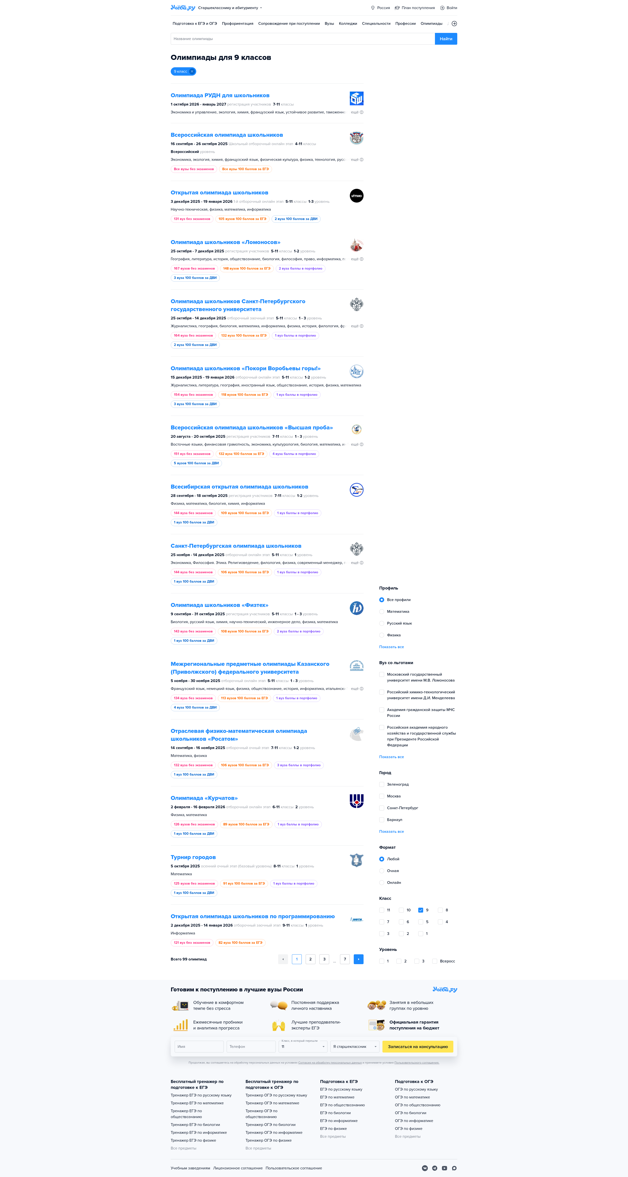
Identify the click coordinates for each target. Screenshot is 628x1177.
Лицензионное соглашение (238, 1168)
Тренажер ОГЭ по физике (269, 1140)
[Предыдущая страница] (283, 959)
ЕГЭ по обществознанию (342, 1105)
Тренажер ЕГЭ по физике (193, 1140)
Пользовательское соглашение (294, 1168)
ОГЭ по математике (412, 1097)
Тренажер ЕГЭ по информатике (199, 1132)
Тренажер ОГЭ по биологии (271, 1124)
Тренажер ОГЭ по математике (272, 1103)
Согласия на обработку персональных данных (330, 1062)
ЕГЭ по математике (337, 1097)
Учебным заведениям (190, 1168)
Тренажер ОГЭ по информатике (274, 1132)
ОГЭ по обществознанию (417, 1105)
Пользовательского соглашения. (416, 1062)
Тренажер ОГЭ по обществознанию (261, 1114)
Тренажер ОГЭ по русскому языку (276, 1095)
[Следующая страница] (359, 959)
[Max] (454, 1168)
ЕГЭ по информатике (339, 1120)
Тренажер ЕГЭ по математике (197, 1103)
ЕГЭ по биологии (335, 1112)
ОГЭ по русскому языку (416, 1089)
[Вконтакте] (425, 1168)
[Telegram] (435, 1168)
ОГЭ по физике (408, 1128)
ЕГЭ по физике (333, 1128)
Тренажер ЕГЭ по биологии (195, 1124)
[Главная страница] (183, 8)
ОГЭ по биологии (410, 1112)
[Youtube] (444, 1168)
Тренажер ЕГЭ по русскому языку (201, 1095)
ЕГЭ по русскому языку (341, 1089)
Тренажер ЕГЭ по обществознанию (186, 1114)
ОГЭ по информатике (414, 1120)
